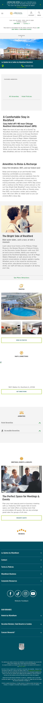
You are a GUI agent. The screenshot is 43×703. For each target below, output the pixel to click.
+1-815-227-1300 (29, 65)
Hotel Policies (27, 96)
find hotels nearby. (25, 29)
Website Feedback (21, 601)
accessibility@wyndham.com (35, 670)
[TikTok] (18, 594)
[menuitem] (2, 13)
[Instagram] (25, 594)
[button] (2, 4)
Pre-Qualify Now (21, 7)
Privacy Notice (22, 666)
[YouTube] (33, 594)
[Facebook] (10, 594)
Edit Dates (17, 23)
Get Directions (21, 391)
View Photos (21, 340)
